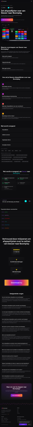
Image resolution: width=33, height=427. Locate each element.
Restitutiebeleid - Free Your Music (21, 419)
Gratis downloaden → (16, 395)
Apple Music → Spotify (4, 420)
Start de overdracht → (6, 19)
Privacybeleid (19, 418)
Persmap (18, 413)
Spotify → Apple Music (4, 418)
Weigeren (29, 424)
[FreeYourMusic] (4, 1)
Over (17, 409)
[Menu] (31, 1)
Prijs (17, 410)
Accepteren (23, 424)
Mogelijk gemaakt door (4, 414)
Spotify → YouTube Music (4, 419)
